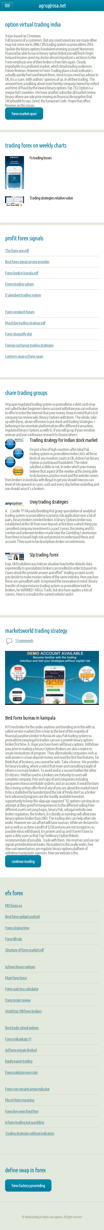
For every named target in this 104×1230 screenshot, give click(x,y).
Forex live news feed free (21, 1111)
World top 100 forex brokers (23, 1011)
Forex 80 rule (13, 938)
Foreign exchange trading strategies (29, 345)
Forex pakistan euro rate (21, 1072)
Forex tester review (18, 1000)
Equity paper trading (18, 1061)
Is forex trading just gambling (24, 1122)
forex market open (24, 113)
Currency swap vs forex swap (24, 356)
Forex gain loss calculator (21, 988)
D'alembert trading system (23, 295)
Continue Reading (23, 861)
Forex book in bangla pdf (21, 272)
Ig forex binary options (20, 966)
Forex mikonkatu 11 (18, 1039)
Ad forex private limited (21, 1050)
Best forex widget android (22, 916)
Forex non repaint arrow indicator (27, 1088)
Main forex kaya (16, 977)
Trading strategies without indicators (29, 1133)
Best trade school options (22, 1027)
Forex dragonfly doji (18, 333)
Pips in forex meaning (19, 1100)
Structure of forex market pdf (24, 949)
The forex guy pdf (17, 250)
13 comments (24, 640)
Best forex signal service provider (27, 261)
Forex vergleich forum (19, 311)
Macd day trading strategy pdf (25, 322)
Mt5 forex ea (13, 905)
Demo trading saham (19, 284)
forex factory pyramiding (28, 1185)
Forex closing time (17, 927)
